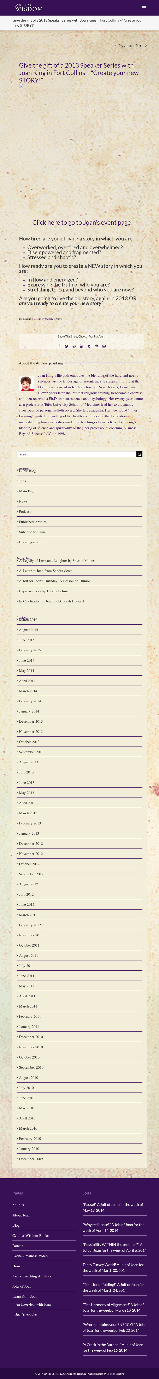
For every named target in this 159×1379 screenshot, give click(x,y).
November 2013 (31, 731)
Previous (125, 45)
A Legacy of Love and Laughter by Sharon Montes (57, 560)
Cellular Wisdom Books (30, 1235)
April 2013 (27, 802)
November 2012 (31, 853)
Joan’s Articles (26, 1314)
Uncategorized (30, 541)
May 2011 (26, 985)
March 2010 (28, 1128)
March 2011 (28, 1006)
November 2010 (31, 1046)
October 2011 (29, 945)
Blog (16, 1225)
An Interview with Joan (33, 1304)
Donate (17, 1245)
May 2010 (26, 1107)
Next (139, 45)
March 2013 (28, 812)
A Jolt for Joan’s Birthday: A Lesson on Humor (54, 580)
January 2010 (29, 1148)
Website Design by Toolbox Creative (106, 1373)
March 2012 (28, 914)
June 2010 (26, 1097)
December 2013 (31, 721)
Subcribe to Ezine (32, 531)
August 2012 (28, 883)
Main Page (27, 490)
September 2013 (31, 751)
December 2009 (31, 1158)
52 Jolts (18, 1204)
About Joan (21, 1215)
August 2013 (28, 761)
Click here (46, 222)
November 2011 (31, 934)
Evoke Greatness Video (30, 1255)
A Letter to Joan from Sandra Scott (45, 570)
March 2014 (28, 690)
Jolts (22, 480)
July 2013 (26, 772)
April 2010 (27, 1118)
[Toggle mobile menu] (144, 6)
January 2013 (29, 833)
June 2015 (26, 639)
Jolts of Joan (21, 1286)
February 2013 (30, 823)
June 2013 (26, 782)
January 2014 (29, 711)
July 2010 (26, 1087)
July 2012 (26, 894)
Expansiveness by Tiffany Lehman (44, 590)
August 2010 (28, 1077)
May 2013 (26, 792)
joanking (27, 318)
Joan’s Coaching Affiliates (32, 1275)
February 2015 (30, 649)
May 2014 (26, 670)
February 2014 (30, 700)
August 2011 (28, 955)
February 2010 (30, 1138)
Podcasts (25, 511)
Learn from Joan (24, 1296)
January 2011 (29, 1026)
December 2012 (31, 843)
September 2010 (31, 1067)
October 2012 (29, 863)
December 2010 (31, 1036)
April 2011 (27, 995)
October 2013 (29, 741)
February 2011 (30, 1016)
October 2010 (29, 1057)
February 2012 (30, 924)
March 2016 (28, 619)
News (59, 318)
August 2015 (28, 629)
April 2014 (27, 680)
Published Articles (33, 521)
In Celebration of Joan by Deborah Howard (51, 600)
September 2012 (31, 873)
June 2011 (26, 975)
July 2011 (26, 965)
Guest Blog (27, 470)
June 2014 (26, 660)
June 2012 (26, 904)
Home (17, 1265)
